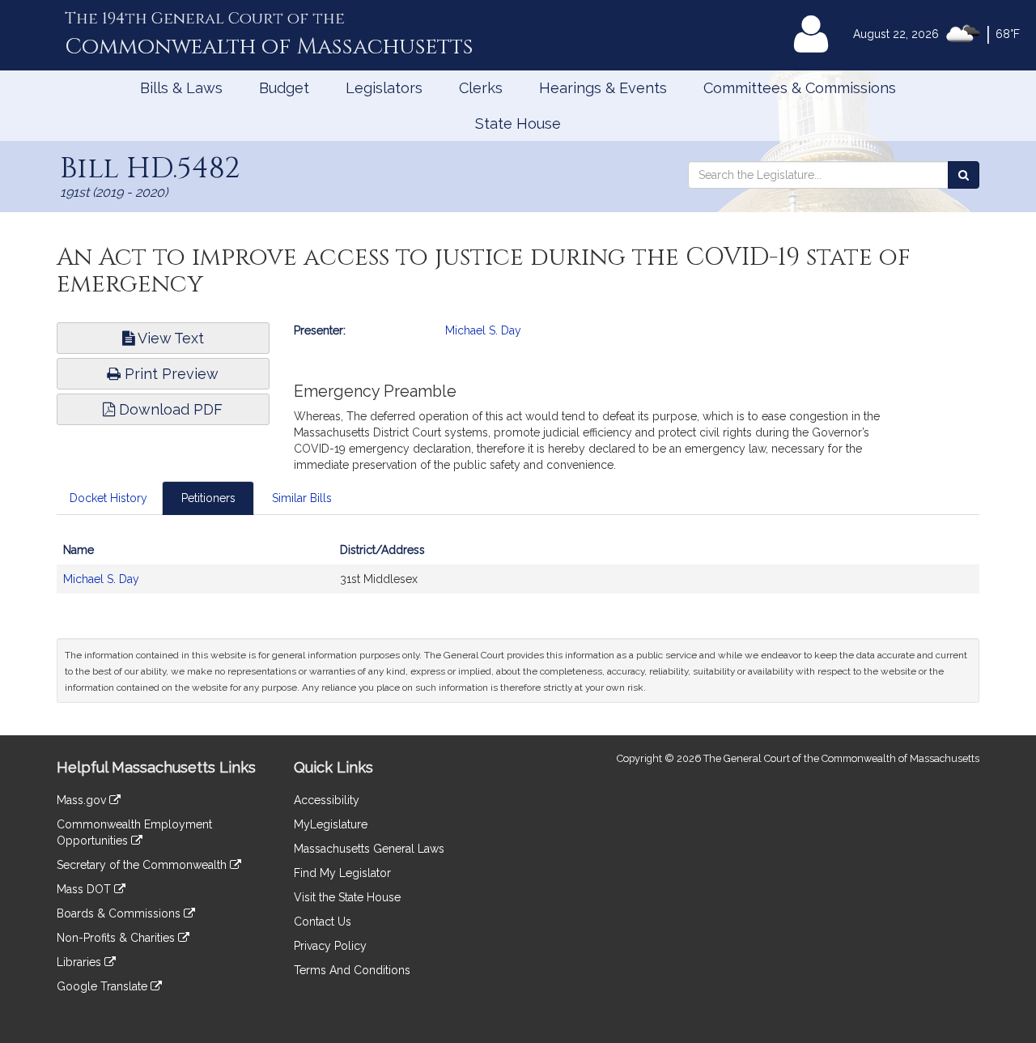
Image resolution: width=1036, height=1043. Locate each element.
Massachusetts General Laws (369, 848)
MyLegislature (330, 824)
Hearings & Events (603, 87)
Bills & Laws (181, 87)
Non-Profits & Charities (117, 937)
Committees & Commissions (799, 87)
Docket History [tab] (108, 498)
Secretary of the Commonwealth (143, 864)
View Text (169, 338)
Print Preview (170, 373)
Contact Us (322, 921)
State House (518, 123)
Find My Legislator (342, 872)
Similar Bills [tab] (302, 498)
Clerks (481, 87)
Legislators (384, 87)
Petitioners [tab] (208, 498)
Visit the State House (347, 897)
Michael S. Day (483, 330)
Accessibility (326, 800)
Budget (284, 87)
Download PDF (169, 409)
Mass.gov (83, 800)
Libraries (80, 962)
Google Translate (104, 986)
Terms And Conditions (352, 970)
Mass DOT (85, 889)
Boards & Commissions (120, 913)
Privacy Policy (330, 945)
